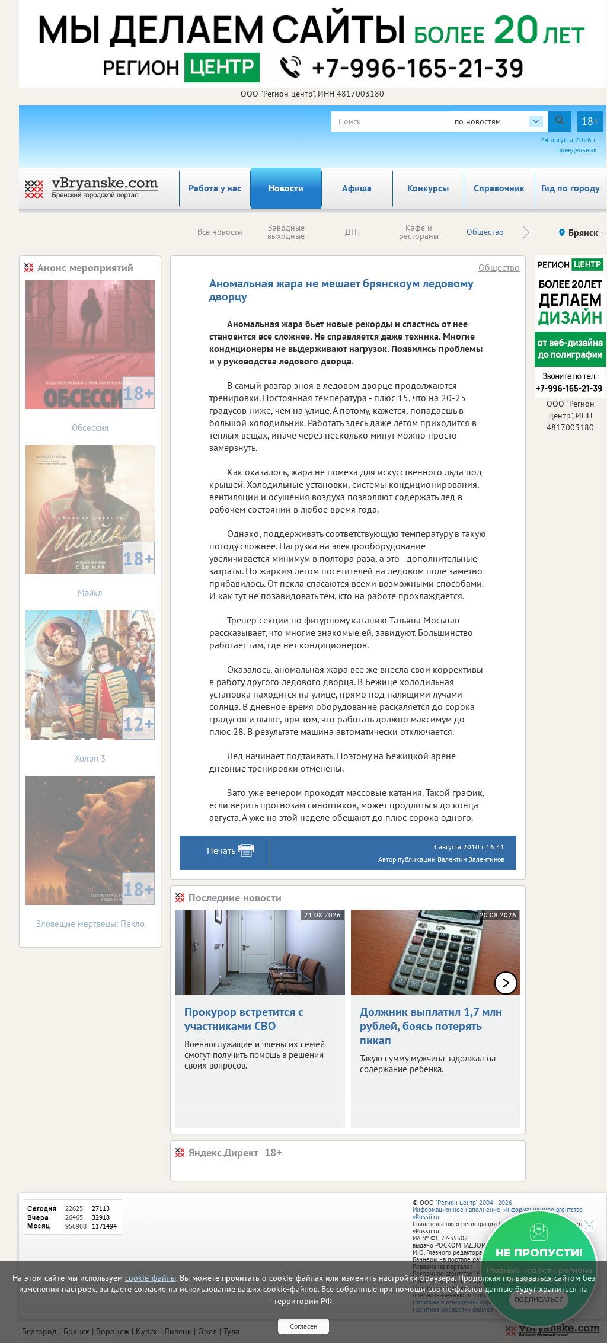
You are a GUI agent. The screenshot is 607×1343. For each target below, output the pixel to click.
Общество (485, 231)
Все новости (219, 231)
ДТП (352, 231)
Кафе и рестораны (419, 231)
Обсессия (113, 406)
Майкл (116, 572)
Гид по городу (570, 188)
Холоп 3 (114, 737)
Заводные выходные (286, 231)
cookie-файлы (150, 1277)
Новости (286, 188)
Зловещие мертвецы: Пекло (95, 903)
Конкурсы (428, 188)
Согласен (303, 1326)
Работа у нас (215, 188)
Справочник (499, 188)
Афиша (357, 188)
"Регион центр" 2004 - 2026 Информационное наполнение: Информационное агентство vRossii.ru (498, 1209)
